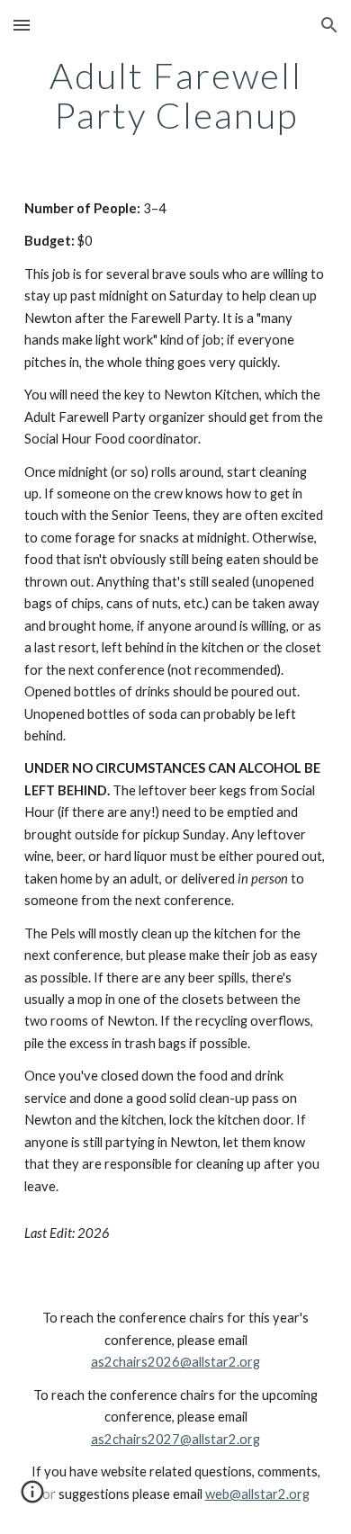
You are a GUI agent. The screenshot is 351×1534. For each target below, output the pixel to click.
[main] (175, 95)
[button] (21, 24)
